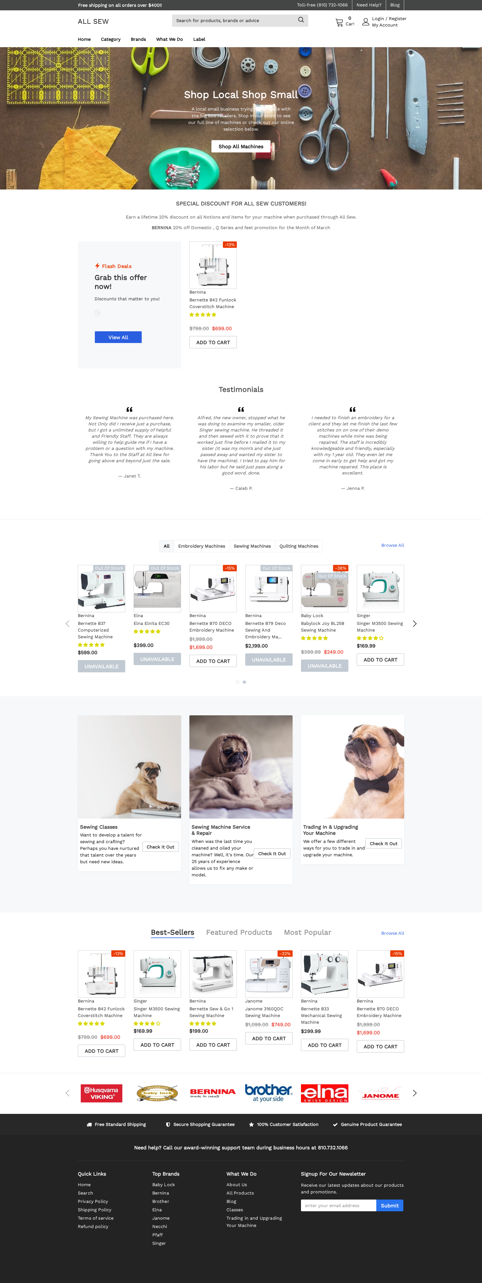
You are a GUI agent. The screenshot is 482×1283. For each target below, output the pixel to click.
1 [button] (237, 682)
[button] (203, 314)
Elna (138, 615)
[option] (129, 5)
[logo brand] (101, 1093)
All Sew (93, 21)
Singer (363, 615)
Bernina (197, 292)
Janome (253, 1001)
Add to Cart (213, 342)
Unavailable (102, 666)
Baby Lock (312, 615)
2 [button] (244, 682)
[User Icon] (366, 21)
